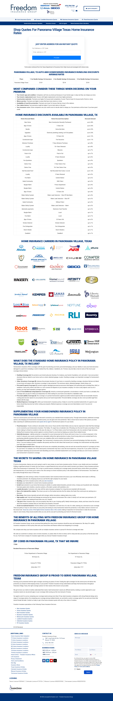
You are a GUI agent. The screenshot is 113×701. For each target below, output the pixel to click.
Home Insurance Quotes (24, 610)
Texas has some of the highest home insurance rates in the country (42, 510)
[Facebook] (44, 660)
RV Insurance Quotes (23, 623)
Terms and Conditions (84, 666)
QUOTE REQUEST (92, 8)
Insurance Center (51, 23)
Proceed (56, 57)
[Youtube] (51, 660)
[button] (90, 654)
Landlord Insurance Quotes (24, 619)
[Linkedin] (47, 660)
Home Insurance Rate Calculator (80, 23)
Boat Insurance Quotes (23, 612)
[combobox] (56, 52)
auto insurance (48, 481)
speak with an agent (45, 422)
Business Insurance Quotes (25, 614)
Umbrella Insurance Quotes (24, 621)
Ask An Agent (63, 23)
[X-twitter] (55, 660)
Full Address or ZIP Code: (40, 48)
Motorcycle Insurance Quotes (25, 617)
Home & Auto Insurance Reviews (33, 23)
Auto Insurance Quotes (23, 608)
